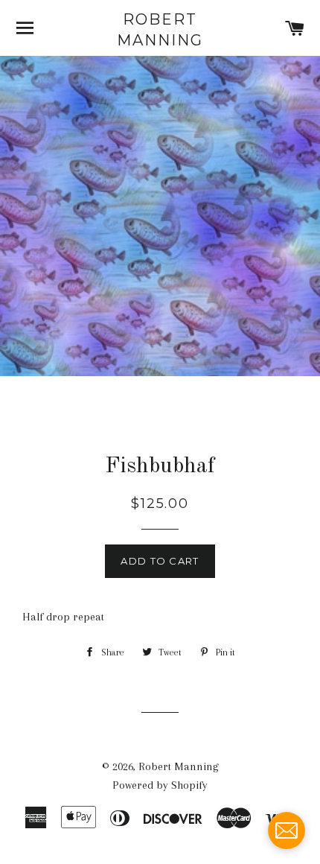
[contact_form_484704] (286, 830)
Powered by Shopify (160, 785)
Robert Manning (160, 29)
